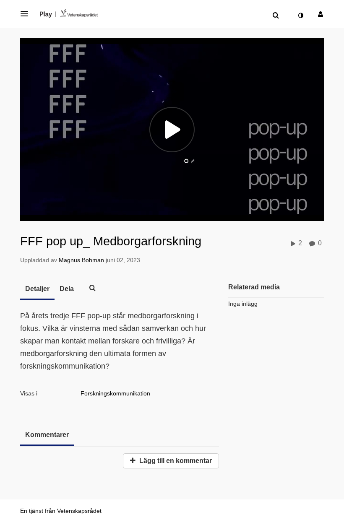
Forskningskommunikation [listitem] (115, 393)
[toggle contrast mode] (300, 15)
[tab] (37, 289)
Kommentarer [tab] (47, 434)
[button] (27, 14)
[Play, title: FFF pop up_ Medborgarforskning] (172, 129)
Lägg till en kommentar (175, 460)
